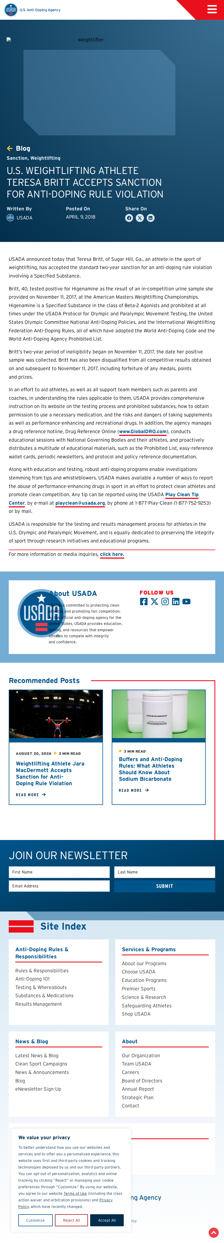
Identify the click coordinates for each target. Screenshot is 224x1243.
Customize (35, 1220)
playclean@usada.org (80, 503)
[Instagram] (165, 601)
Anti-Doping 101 (32, 979)
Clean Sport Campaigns (41, 1064)
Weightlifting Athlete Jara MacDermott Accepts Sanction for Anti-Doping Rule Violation (50, 773)
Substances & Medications (44, 996)
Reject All (71, 1220)
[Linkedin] (176, 601)
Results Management (38, 1004)
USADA (24, 218)
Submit (164, 886)
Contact (130, 1106)
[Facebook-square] (144, 601)
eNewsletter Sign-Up (38, 1089)
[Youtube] (186, 601)
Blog (20, 1081)
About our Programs (144, 963)
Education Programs (144, 980)
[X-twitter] (154, 601)
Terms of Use (75, 1193)
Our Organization (141, 1055)
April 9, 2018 (80, 217)
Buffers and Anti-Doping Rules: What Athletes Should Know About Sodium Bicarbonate (150, 769)
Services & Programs (149, 949)
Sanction (17, 158)
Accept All (107, 1220)
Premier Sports (138, 988)
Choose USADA (138, 972)
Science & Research (144, 997)
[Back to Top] (214, 1233)
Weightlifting (45, 158)
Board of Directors (142, 1081)
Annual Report (138, 1089)
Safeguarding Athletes (147, 1005)
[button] (129, 218)
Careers (130, 1072)
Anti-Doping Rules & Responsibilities (42, 953)
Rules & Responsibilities (42, 970)
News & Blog (31, 1041)
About (130, 1041)
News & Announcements (42, 1072)
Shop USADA (136, 1014)
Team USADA (136, 1064)
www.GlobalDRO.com (143, 431)
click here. (112, 554)
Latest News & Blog (36, 1055)
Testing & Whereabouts (41, 987)
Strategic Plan (138, 1097)
